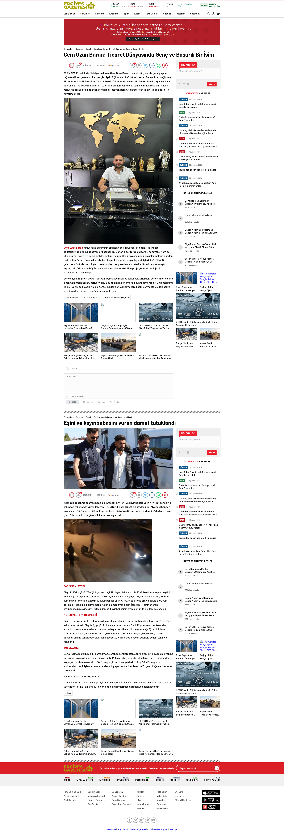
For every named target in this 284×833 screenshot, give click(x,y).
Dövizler (141, 796)
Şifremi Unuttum (183, 800)
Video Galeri (162, 796)
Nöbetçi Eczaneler (97, 800)
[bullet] (103, 401)
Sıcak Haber (162, 808)
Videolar (166, 13)
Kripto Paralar (212, 779)
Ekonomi (113, 13)
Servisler (85, 13)
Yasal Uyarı (173, 829)
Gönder (72, 401)
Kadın (137, 13)
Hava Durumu (122, 779)
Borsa (67, 779)
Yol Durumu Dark (72, 796)
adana (68, 693)
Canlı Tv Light (70, 800)
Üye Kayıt (179, 796)
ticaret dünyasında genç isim (117, 297)
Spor (126, 13)
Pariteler (175, 779)
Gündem (99, 13)
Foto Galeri (151, 13)
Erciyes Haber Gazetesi (73, 49)
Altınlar (140, 791)
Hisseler (159, 779)
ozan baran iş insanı (92, 297)
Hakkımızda (111, 829)
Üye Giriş (179, 791)
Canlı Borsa (117, 791)
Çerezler (142, 829)
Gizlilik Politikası (131, 829)
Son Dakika (69, 13)
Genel (88, 49)
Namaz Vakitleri (84, 779)
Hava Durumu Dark (73, 791)
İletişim (120, 829)
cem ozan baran (72, 297)
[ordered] (99, 401)
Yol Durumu (192, 779)
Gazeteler (195, 13)
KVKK (149, 829)
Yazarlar (181, 13)
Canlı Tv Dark (94, 791)
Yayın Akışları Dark (96, 796)
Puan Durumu (142, 779)
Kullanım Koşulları (160, 829)
